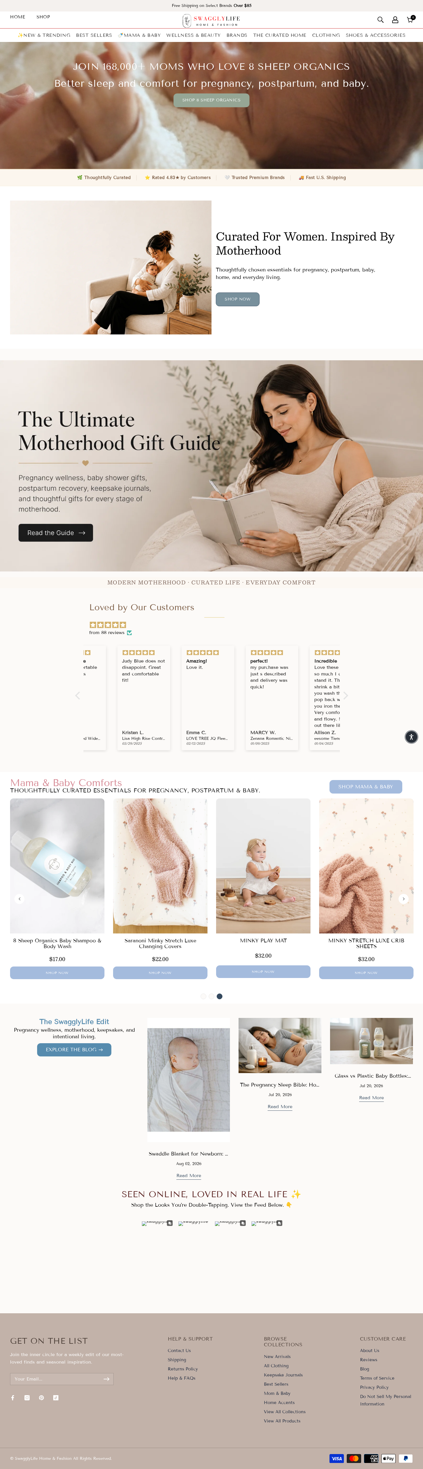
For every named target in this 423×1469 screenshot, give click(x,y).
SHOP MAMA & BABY (365, 787)
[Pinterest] (41, 1397)
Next (404, 899)
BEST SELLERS (94, 35)
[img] (214, 625)
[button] (411, 737)
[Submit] (106, 1379)
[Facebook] (12, 1397)
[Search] (381, 20)
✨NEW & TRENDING (44, 35)
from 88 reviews (107, 632)
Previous (19, 899)
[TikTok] (55, 1397)
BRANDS (236, 35)
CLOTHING (326, 35)
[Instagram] (27, 1397)
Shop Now (238, 299)
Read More (188, 1175)
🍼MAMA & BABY (139, 35)
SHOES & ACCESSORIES (376, 35)
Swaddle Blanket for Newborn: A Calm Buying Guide (189, 1157)
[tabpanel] (57, 888)
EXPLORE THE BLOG (71, 1050)
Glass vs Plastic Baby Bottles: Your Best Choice (371, 1079)
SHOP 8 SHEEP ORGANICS (211, 100)
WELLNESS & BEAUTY (193, 35)
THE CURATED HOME (279, 35)
